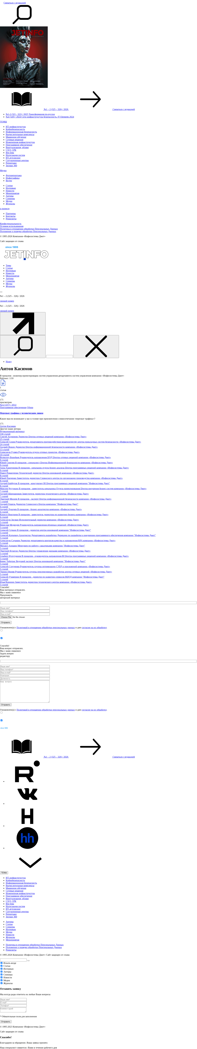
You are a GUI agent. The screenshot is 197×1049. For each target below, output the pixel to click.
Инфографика (12, 178)
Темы (8, 265)
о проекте (5, 208)
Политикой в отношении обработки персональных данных (46, 627)
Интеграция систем (15, 155)
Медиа (3, 170)
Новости (10, 190)
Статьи (9, 185)
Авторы (10, 196)
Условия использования (11, 226)
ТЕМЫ (3, 122)
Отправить (5, 1022)
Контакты (10, 216)
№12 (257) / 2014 (8, 405)
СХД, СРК (11, 150)
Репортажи (11, 163)
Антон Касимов (8, 426)
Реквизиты (11, 218)
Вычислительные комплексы (20, 134)
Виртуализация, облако (17, 147)
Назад (9, 361)
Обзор (30, 407)
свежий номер (7, 301)
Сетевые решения (14, 139)
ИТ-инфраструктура (16, 126)
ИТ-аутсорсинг (13, 158)
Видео (9, 180)
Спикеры (10, 198)
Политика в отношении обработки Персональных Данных (29, 229)
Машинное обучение (16, 137)
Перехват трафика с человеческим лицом (21, 413)
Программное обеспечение (19, 145)
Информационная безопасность (21, 132)
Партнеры (11, 213)
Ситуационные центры (17, 160)
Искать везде (9, 963)
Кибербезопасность (15, 129)
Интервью (11, 188)
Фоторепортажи (14, 175)
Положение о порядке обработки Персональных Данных (28, 231)
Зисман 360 (11, 165)
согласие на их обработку (94, 627)
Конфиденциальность (10, 223)
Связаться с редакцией (15, 3)
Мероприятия (12, 193)
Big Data (10, 152)
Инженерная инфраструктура (20, 142)
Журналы (10, 203)
